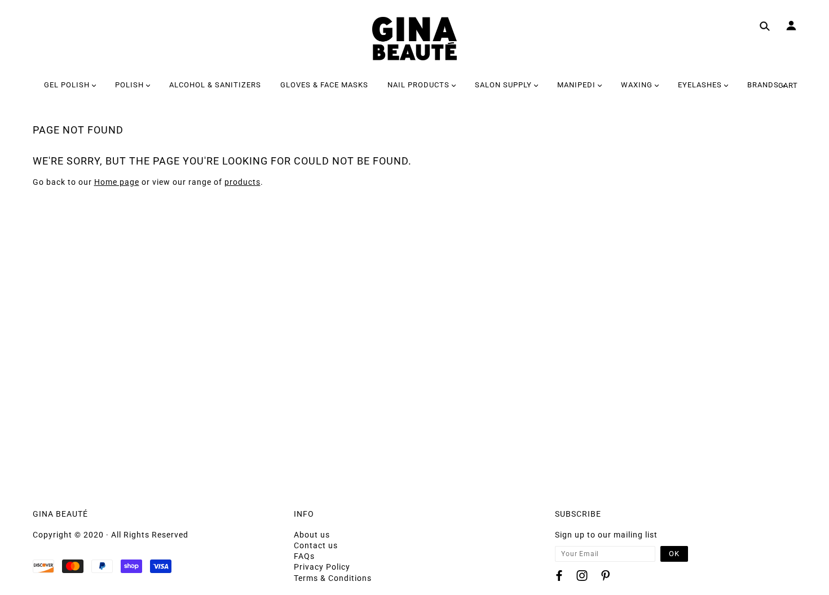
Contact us (316, 545)
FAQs (304, 556)
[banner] (414, 38)
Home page (116, 182)
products (242, 182)
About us (312, 534)
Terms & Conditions (333, 578)
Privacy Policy (322, 566)
